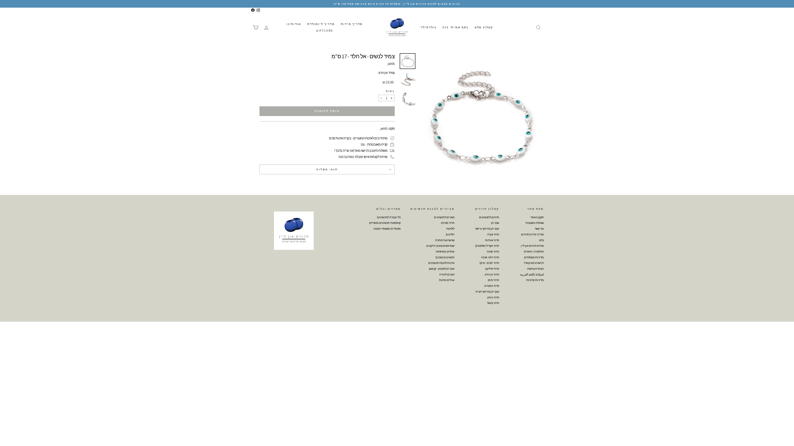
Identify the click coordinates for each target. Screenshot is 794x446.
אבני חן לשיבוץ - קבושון (441, 268)
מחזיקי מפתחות (445, 251)
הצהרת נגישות (535, 268)
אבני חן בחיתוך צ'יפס (487, 228)
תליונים (450, 234)
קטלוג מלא (484, 27)
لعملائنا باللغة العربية (532, 274)
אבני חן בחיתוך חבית (487, 291)
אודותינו (294, 24)
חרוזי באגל (493, 303)
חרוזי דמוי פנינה (490, 257)
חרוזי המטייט (491, 286)
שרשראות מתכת (444, 240)
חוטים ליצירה (446, 274)
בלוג (541, 240)
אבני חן (495, 223)
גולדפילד (428, 27)
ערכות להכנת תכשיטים (441, 263)
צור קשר (539, 228)
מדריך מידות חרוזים (532, 234)
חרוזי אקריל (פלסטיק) (487, 246)
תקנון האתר (537, 217)
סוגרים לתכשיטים (444, 217)
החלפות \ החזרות (534, 251)
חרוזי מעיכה (447, 223)
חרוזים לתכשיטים (489, 217)
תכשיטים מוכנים (444, 257)
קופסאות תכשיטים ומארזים (385, 223)
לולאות (450, 228)
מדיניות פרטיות (535, 280)
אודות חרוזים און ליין (532, 246)
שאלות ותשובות (535, 223)
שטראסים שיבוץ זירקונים (440, 246)
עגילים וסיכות (446, 280)
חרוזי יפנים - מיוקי (489, 263)
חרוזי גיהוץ (493, 297)
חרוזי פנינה (493, 251)
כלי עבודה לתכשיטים (389, 217)
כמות (390, 91)
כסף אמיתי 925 (455, 27)
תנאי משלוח (327, 169)
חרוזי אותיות (492, 240)
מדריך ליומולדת (321, 24)
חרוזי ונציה (493, 234)
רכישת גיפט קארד (534, 263)
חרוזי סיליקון (492, 268)
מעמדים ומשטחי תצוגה (387, 228)
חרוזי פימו (493, 280)
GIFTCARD (324, 30)
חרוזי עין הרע (492, 274)
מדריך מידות (352, 24)
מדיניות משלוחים (534, 257)
